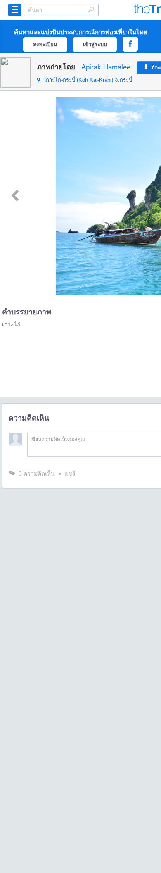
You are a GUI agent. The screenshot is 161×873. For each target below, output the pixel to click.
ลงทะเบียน (45, 44)
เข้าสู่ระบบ (95, 44)
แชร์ (70, 473)
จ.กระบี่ (88, 80)
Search (91, 9)
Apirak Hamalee (105, 67)
